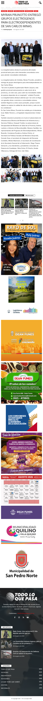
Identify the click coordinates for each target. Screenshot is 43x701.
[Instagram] (19, 617)
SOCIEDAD (4, 11)
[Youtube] (28, 617)
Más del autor (30, 195)
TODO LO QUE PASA (19, 11)
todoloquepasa (7, 29)
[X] (8, 35)
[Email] (22, 35)
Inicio (2, 7)
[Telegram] (17, 35)
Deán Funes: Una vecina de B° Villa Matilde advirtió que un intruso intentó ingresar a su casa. (7, 212)
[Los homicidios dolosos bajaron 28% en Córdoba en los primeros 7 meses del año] (21, 203)
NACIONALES (5, 688)
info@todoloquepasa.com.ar (25, 613)
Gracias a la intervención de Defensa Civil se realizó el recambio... (26, 652)
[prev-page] (20, 220)
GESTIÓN (8, 7)
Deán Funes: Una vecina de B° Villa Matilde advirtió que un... (25, 632)
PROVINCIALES (29, 11)
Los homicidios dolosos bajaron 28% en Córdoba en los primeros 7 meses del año (21, 212)
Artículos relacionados (16, 195)
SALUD (35, 11)
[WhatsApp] (13, 35)
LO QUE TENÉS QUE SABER (8, 207)
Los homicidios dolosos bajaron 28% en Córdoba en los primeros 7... (27, 642)
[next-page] (23, 220)
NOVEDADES (5, 679)
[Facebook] (3, 35)
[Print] (27, 35)
